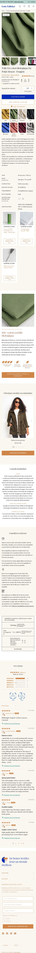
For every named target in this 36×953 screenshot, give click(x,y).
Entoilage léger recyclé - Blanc (25, 230)
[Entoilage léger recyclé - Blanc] (26, 218)
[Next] (31, 420)
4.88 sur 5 (22, 672)
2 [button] (15, 843)
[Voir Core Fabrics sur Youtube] (15, 933)
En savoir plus (5, 180)
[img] (6, 711)
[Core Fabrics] (8, 6)
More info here (9, 1)
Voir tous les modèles (18, 453)
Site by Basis (17, 952)
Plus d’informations (18, 648)
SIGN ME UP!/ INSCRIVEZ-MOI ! (18, 926)
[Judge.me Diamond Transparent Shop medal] (21, 695)
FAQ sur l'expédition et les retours (23, 606)
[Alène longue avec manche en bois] (9, 255)
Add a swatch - (18, 102)
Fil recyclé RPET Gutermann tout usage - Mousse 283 (9, 230)
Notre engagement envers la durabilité (18, 375)
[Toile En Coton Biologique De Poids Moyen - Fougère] (6, 61)
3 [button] (18, 843)
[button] (20, 6)
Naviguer (5, 873)
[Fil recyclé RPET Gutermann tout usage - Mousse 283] (9, 218)
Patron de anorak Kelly (18, 440)
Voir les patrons (5, 81)
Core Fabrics (9, 952)
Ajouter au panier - (9, 241)
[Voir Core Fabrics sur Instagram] (3, 933)
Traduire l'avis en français (12, 723)
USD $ (16, 945)
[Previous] (4, 420)
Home (3, 11)
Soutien (5, 879)
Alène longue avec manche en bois (9, 266)
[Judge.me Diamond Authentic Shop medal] (12, 695)
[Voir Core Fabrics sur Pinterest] (11, 933)
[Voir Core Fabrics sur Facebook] (7, 933)
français (5, 945)
